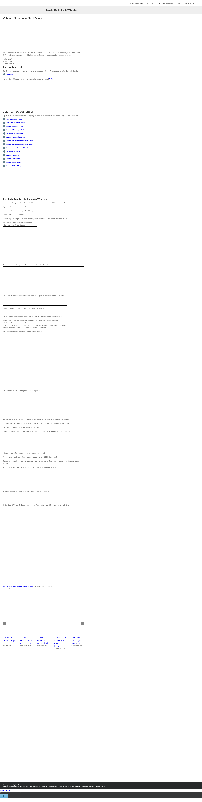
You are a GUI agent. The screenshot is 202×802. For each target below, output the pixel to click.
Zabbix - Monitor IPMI (13, 151)
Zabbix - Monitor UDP (13, 158)
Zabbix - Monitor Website (14, 133)
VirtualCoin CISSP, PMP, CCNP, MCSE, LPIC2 (19, 586)
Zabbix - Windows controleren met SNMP (19, 144)
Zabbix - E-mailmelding (13, 162)
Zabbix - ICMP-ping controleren (16, 130)
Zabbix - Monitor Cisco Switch (15, 137)
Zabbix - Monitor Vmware (14, 126)
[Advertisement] (43, 35)
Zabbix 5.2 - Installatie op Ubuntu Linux (26, 640)
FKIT (50, 79)
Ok (4, 796)
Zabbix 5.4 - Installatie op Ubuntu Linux (9, 640)
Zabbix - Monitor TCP (13, 155)
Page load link (5, 790)
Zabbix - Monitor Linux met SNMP (17, 148)
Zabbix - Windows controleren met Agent (19, 140)
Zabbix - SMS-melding (13, 166)
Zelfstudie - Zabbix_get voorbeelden (77, 640)
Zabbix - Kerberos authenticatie (43, 640)
